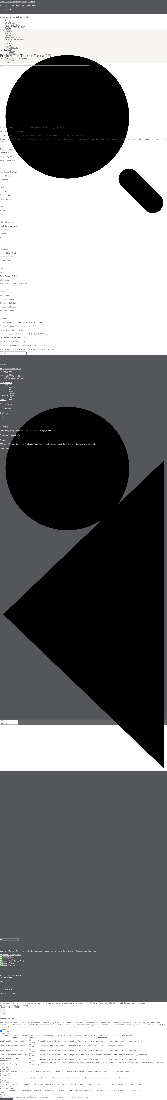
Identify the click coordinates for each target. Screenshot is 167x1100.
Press (2, 417)
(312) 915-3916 (6, 383)
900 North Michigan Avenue (10, 369)
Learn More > (5, 448)
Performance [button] (5, 1074)
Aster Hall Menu (6, 409)
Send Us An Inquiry (7, 993)
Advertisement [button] (5, 1086)
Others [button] (2, 1093)
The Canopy (4, 413)
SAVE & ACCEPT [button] (6, 1099)
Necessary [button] (4, 1029)
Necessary (7, 1031)
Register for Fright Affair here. (12, 131)
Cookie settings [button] (6, 1007)
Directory (3, 400)
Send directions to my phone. (11, 435)
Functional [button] (4, 1067)
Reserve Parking (6, 404)
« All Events (5, 50)
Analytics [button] (3, 1080)
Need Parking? (4, 981)
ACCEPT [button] (17, 1007)
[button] (13, 353)
